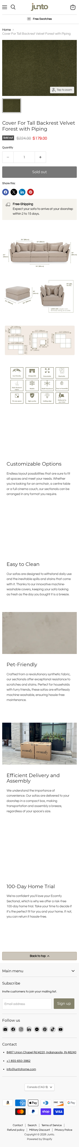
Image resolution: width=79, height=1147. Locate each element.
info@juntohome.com (21, 1069)
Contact (18, 1125)
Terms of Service (51, 1125)
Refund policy (15, 1129)
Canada (37, 1087)
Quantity (7, 147)
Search (32, 1125)
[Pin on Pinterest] (30, 192)
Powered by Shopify (39, 1139)
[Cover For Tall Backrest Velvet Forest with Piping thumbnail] (11, 106)
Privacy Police (63, 1129)
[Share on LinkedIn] (22, 192)
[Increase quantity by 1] (40, 157)
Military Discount (39, 1129)
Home (6, 29)
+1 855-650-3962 (19, 1060)
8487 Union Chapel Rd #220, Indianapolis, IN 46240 (41, 1052)
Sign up (64, 1003)
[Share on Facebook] (5, 192)
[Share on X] (14, 192)
